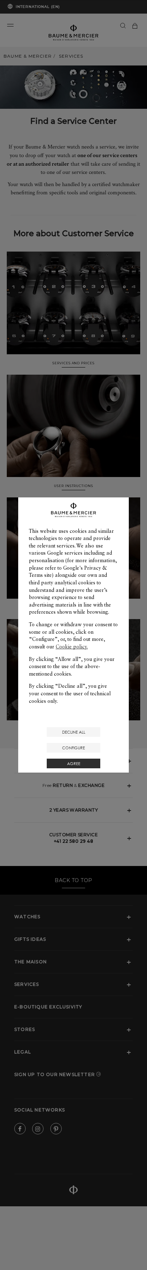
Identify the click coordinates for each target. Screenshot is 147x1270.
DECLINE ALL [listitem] (73, 732)
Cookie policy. (72, 646)
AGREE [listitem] (73, 763)
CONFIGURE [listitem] (73, 747)
